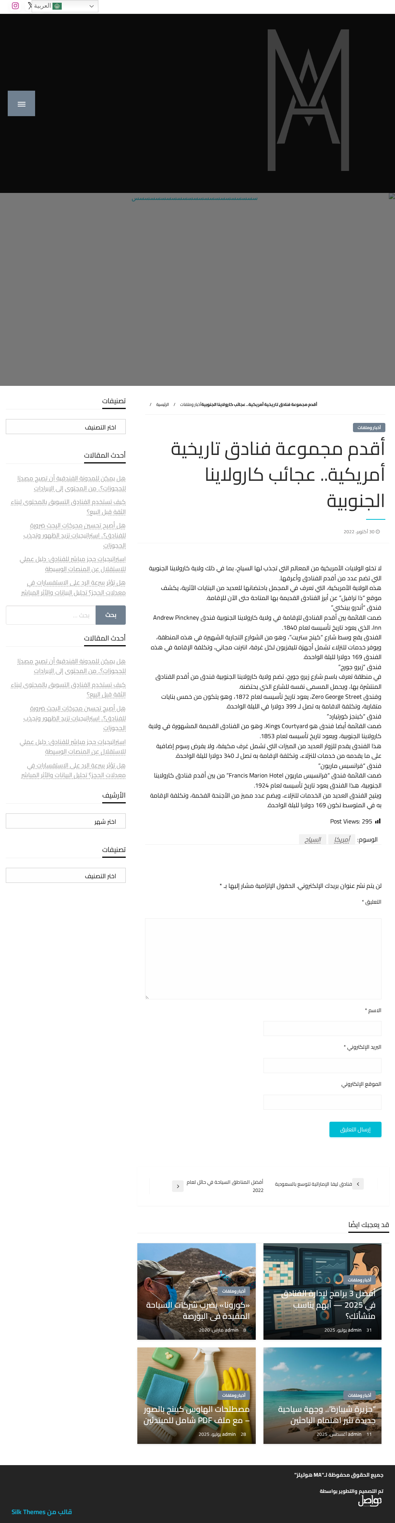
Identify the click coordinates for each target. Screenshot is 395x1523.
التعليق (371, 902)
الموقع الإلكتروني (361, 1084)
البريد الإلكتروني (362, 1047)
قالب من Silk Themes (42, 1512)
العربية (43, 5)
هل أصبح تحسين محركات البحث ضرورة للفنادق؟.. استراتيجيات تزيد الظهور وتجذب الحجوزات (75, 535)
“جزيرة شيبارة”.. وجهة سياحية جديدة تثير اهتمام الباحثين (327, 1414)
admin (355, 1329)
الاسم (373, 1010)
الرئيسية (162, 404)
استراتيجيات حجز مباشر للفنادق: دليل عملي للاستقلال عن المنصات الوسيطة (73, 564)
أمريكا (341, 839)
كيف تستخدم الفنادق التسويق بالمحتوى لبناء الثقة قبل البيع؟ (68, 506)
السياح (313, 839)
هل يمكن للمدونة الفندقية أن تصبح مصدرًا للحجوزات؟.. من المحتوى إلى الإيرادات (71, 483)
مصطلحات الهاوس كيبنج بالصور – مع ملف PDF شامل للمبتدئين (196, 1414)
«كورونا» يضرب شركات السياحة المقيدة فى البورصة (198, 1310)
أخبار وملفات (190, 404)
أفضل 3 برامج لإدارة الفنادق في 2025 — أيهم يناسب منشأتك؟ (328, 1305)
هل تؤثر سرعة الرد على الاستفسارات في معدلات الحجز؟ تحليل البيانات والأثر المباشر (73, 587)
